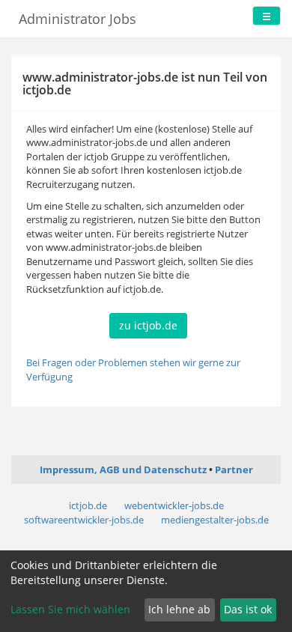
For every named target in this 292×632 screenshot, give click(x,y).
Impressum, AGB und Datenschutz (123, 469)
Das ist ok (248, 609)
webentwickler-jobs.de (174, 505)
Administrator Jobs (77, 19)
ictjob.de (88, 505)
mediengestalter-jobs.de (215, 519)
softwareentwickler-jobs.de (84, 519)
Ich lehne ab (179, 609)
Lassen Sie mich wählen (70, 609)
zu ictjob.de (148, 325)
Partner (234, 469)
